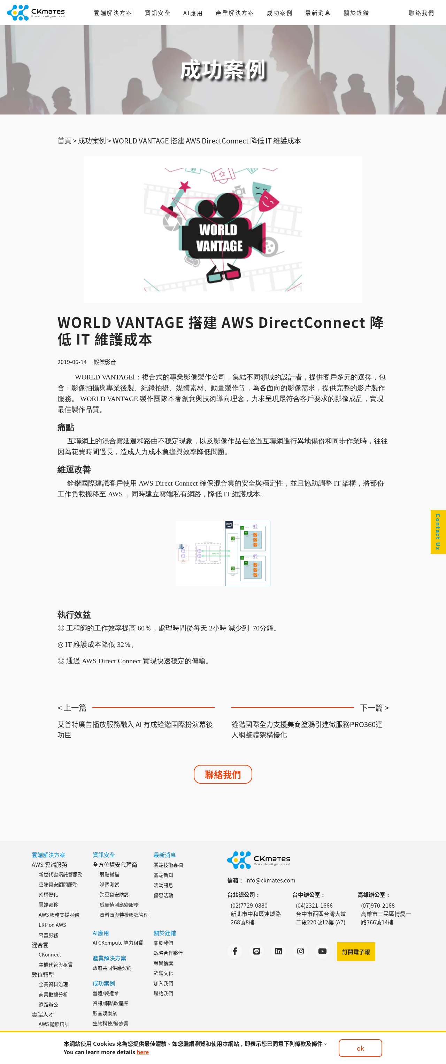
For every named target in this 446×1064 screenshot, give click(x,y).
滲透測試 (109, 884)
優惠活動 (163, 895)
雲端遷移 (48, 904)
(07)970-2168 (378, 905)
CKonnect (50, 954)
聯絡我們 (422, 12)
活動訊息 (163, 884)
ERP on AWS (52, 924)
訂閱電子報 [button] (356, 951)
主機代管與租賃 (56, 964)
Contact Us (438, 532)
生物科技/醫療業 (111, 1023)
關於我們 (163, 942)
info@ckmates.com (270, 880)
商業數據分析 (53, 994)
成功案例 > (94, 140)
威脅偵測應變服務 (119, 904)
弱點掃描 (109, 874)
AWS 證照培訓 (54, 1023)
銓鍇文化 (163, 972)
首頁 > (67, 140)
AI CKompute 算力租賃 (118, 942)
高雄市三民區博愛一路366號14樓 (386, 917)
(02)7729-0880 (249, 905)
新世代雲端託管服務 (61, 874)
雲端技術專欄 (168, 864)
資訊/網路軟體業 (111, 1002)
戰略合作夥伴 (168, 952)
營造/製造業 (106, 992)
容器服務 (48, 934)
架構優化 (48, 894)
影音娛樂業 (105, 1013)
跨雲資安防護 (114, 894)
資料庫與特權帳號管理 (124, 914)
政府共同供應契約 (112, 967)
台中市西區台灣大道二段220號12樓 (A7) (321, 917)
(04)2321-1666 (314, 905)
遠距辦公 (48, 1004)
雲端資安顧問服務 (58, 884)
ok (360, 1047)
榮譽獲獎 (163, 962)
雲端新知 (163, 874)
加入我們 (163, 983)
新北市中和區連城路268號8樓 (256, 917)
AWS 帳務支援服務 (59, 914)
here (143, 1052)
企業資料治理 (53, 984)
